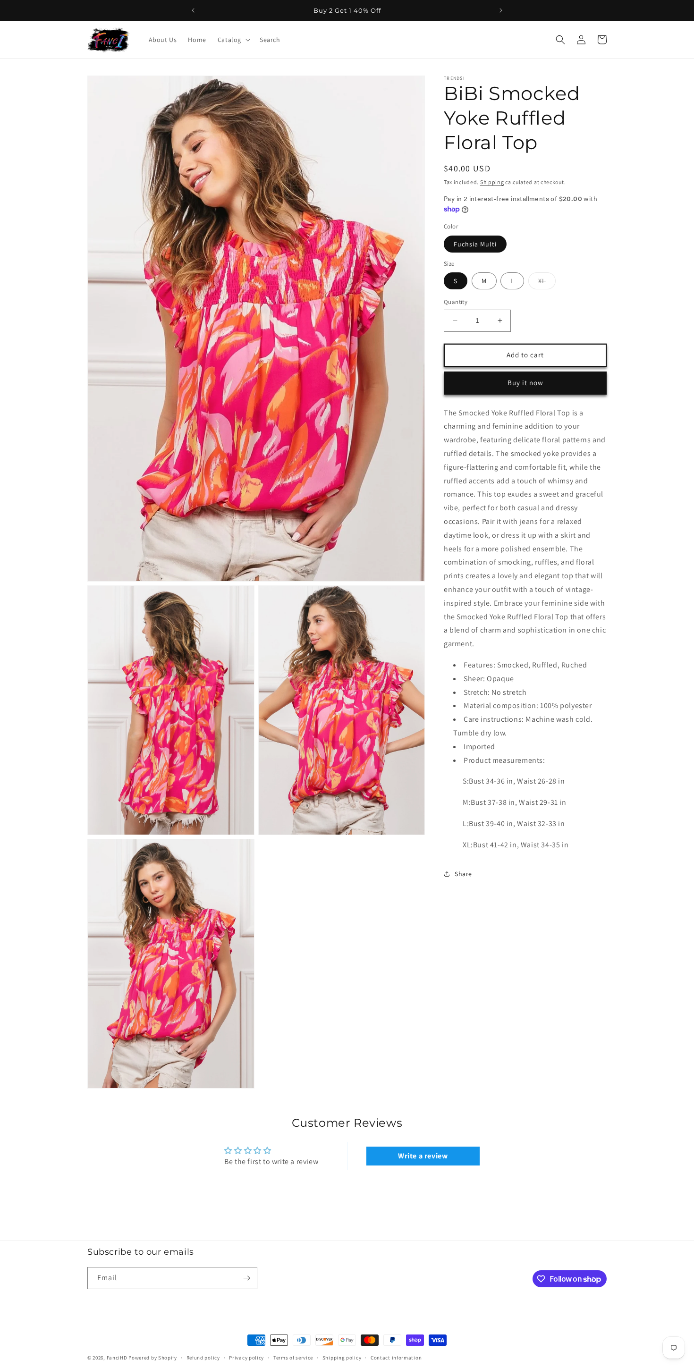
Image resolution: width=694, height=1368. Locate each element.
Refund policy (203, 1357)
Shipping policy (342, 1357)
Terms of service (293, 1357)
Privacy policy (246, 1357)
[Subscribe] (246, 1278)
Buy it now (525, 382)
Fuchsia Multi (475, 244)
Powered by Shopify (152, 1357)
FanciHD (117, 1357)
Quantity (455, 302)
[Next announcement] (501, 10)
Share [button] (463, 874)
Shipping (492, 182)
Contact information (396, 1357)
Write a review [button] (423, 1156)
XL (547, 282)
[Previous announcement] (193, 10)
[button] (233, 40)
